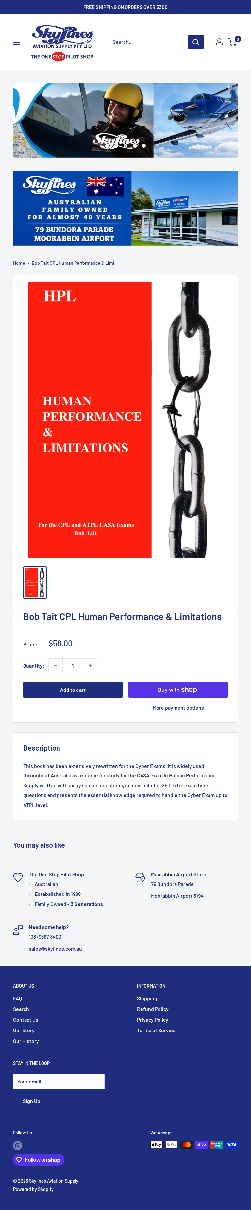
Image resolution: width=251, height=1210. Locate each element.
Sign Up (31, 1101)
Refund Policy (153, 1009)
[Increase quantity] (90, 666)
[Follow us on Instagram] (17, 1145)
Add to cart (73, 690)
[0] (232, 42)
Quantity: (33, 665)
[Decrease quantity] (55, 666)
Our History (26, 1041)
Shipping (147, 998)
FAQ (17, 998)
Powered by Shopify (33, 1189)
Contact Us (25, 1019)
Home (19, 263)
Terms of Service (156, 1030)
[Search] (196, 42)
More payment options (178, 708)
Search (21, 1009)
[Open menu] (16, 42)
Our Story (24, 1030)
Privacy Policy (152, 1019)
